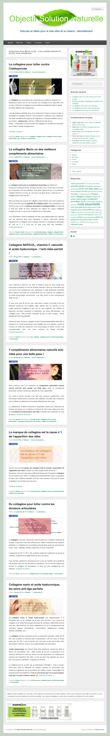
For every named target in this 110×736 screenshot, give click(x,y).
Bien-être (20, 43)
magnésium (98, 210)
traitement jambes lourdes (91, 222)
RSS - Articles (76, 171)
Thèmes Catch (99, 730)
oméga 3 (38, 421)
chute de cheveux (84, 194)
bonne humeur (81, 191)
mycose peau (74, 215)
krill (34, 421)
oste (18, 138)
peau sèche (91, 217)
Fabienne (27, 72)
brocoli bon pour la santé (95, 191)
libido (93, 210)
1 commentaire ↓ (36, 257)
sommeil (81, 222)
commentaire (13, 339)
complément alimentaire (40, 234)
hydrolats (80, 210)
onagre (86, 217)
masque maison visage (96, 212)
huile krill (94, 207)
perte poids (79, 219)
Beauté (10, 43)
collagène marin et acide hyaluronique (20, 234)
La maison (38, 43)
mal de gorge (79, 212)
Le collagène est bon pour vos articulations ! (86, 110)
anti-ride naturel (35, 419)
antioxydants (88, 186)
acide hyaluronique (40, 232)
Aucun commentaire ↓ (39, 72)
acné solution (88, 183)
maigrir (73, 212)
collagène (33, 136)
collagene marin (41, 136)
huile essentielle (89, 204)
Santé (48, 43)
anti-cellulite (95, 184)
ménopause (88, 214)
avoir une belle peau (89, 188)
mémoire (81, 214)
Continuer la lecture (16, 131)
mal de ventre (86, 212)
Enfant (29, 43)
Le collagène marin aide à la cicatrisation (85, 106)
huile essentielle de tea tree (81, 207)
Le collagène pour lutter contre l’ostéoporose (86, 108)
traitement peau (77, 224)
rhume (77, 222)
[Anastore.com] (84, 76)
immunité (87, 209)
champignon (75, 194)
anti (32, 337)
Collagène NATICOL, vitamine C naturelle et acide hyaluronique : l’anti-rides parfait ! (36, 249)
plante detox (87, 219)
